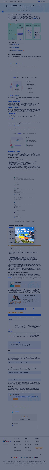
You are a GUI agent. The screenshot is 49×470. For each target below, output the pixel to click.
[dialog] (24, 235)
